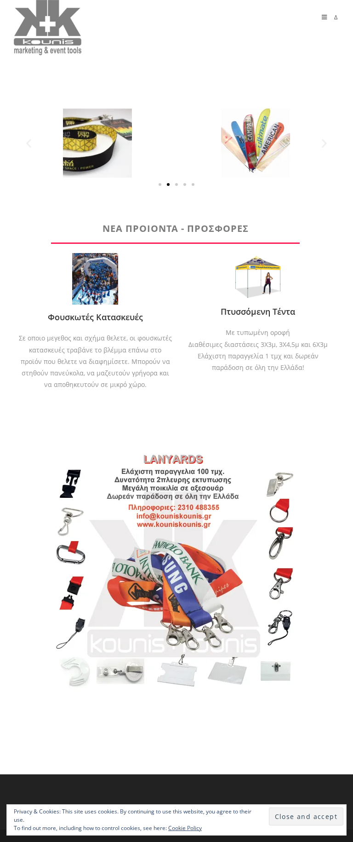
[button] (160, 184)
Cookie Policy (185, 828)
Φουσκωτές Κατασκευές (95, 317)
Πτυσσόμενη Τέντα (258, 311)
